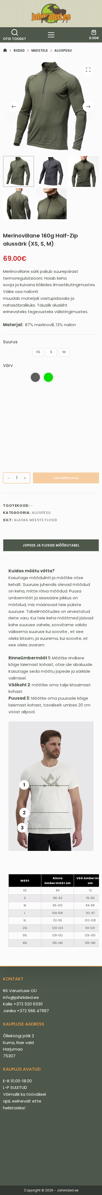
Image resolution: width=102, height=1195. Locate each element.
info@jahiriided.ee (21, 997)
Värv (8, 365)
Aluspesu (41, 512)
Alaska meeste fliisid (35, 520)
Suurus (10, 342)
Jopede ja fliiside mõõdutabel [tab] (51, 545)
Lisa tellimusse (66, 477)
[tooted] (51, 35)
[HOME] (5, 50)
